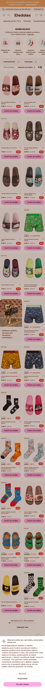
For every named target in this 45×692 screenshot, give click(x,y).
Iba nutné (22, 673)
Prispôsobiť (22, 679)
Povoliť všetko (22, 684)
